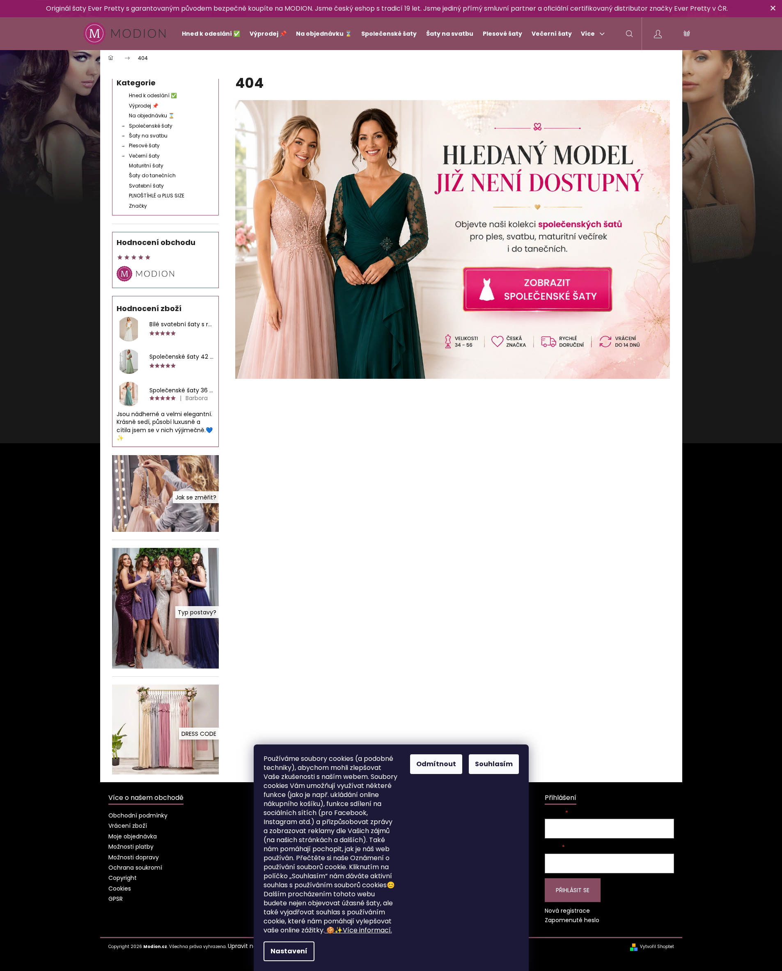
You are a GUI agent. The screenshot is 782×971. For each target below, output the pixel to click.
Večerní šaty (144, 155)
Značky (138, 205)
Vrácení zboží (127, 826)
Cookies (119, 888)
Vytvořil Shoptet (657, 947)
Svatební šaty (146, 185)
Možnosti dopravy (133, 857)
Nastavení (289, 951)
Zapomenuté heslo (572, 920)
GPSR (115, 899)
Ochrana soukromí (135, 867)
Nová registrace (567, 911)
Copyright (122, 878)
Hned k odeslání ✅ (153, 95)
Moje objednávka (132, 836)
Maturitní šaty (146, 165)
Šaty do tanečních (152, 175)
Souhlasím (494, 764)
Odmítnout (436, 764)
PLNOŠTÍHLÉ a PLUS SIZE (156, 195)
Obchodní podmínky (137, 815)
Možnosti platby (131, 847)
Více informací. (359, 930)
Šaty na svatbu (148, 135)
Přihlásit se (572, 890)
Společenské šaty (150, 125)
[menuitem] (207, 33)
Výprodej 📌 (143, 105)
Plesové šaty (144, 145)
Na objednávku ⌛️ (151, 115)
